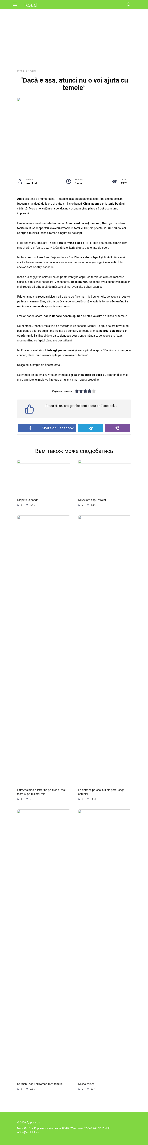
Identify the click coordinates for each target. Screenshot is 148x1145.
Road (30, 5)
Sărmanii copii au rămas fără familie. (40, 1084)
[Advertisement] (74, 36)
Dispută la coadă (27, 500)
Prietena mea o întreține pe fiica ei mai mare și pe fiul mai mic (41, 791)
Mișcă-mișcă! (86, 1084)
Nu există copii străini (92, 500)
